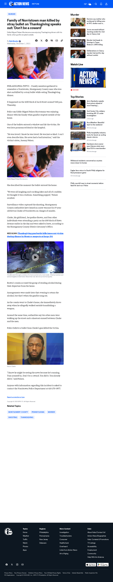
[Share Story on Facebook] (36, 40)
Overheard (63, 546)
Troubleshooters (66, 536)
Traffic (25, 539)
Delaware (42, 543)
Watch (25, 543)
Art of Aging (64, 553)
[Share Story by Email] (57, 40)
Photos (25, 546)
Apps (25, 550)
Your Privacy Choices (20, 573)
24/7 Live (35, 4)
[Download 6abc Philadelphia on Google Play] (103, 564)
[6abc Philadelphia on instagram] (17, 564)
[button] (5, 4)
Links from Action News (68, 550)
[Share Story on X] (41, 40)
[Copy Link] (62, 40)
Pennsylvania (44, 536)
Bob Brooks (13, 41)
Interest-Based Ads (77, 573)
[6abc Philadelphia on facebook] (6, 564)
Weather (26, 536)
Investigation (64, 532)
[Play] (88, 78)
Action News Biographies (97, 536)
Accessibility (92, 546)
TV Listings (91, 543)
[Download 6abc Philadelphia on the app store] (91, 564)
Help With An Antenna (96, 557)
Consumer (63, 539)
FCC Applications (9, 575)
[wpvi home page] (8, 531)
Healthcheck (64, 543)
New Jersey (43, 539)
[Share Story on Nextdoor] (52, 40)
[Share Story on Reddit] (46, 40)
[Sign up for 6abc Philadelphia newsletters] (22, 564)
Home (25, 532)
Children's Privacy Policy (35, 573)
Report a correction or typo (15, 397)
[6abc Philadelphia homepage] (19, 4)
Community (92, 553)
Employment (92, 550)
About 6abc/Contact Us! (96, 532)
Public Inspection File (91, 573)
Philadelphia (43, 532)
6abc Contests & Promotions (98, 539)
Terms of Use (66, 573)
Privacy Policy (8, 573)
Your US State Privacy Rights (52, 573)
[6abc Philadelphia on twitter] (12, 564)
